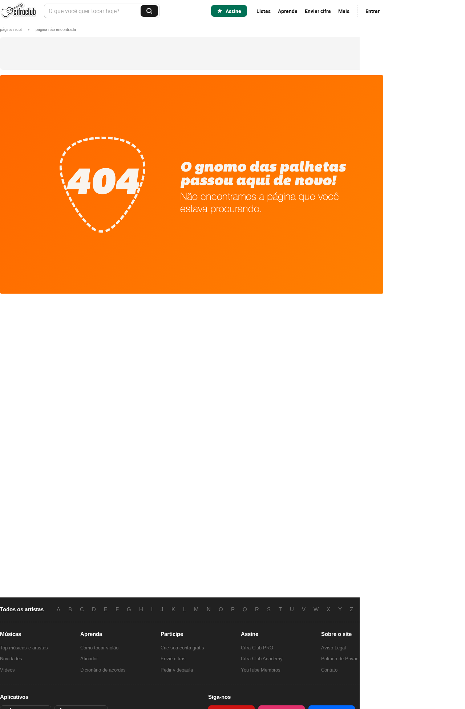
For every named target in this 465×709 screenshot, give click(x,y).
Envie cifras (173, 658)
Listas (263, 11)
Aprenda (288, 11)
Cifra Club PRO (257, 647)
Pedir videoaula (177, 670)
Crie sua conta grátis (182, 647)
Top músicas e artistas (24, 647)
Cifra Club (18, 11)
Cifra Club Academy (262, 658)
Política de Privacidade (345, 658)
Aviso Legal (333, 647)
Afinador (89, 658)
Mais (343, 11)
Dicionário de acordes (103, 670)
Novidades (11, 658)
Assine (233, 11)
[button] (56, 29)
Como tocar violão (99, 647)
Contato (329, 670)
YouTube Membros (260, 670)
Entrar (372, 11)
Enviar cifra (318, 11)
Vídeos (7, 670)
